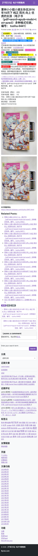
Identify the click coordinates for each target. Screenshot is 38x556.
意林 (14, 436)
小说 (18, 436)
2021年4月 (5, 503)
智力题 (13, 431)
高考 (30, 423)
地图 (34, 425)
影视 (2, 423)
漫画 (23, 422)
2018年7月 (5, 517)
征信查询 (4, 370)
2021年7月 (5, 495)
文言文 (3, 436)
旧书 (9, 431)
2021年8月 (5, 493)
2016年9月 (5, 524)
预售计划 (4, 462)
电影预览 (4, 458)
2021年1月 (5, 510)
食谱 (13, 434)
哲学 (26, 431)
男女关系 (5, 434)
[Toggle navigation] (34, 3)
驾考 (13, 425)
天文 (27, 422)
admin (34, 29)
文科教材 (9, 425)
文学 (6, 431)
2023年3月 (5, 474)
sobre (19, 428)
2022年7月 (5, 481)
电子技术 (15, 422)
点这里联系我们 (18, 48)
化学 (4, 425)
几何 (35, 436)
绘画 (18, 431)
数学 (35, 428)
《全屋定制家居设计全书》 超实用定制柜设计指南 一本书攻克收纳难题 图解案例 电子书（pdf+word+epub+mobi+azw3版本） (19, 394)
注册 (2, 531)
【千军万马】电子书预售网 (13, 2)
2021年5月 (5, 500)
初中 (2, 439)
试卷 (11, 437)
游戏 (20, 423)
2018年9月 (5, 512)
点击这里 (17, 36)
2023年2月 (5, 477)
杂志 (8, 305)
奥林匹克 (33, 434)
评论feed (4, 538)
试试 (2, 373)
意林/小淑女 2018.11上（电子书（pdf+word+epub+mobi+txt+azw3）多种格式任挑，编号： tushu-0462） (20, 219)
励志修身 (14, 428)
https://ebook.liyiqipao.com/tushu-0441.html (17, 209)
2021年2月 (5, 507)
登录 (18, 337)
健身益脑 (7, 422)
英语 (7, 437)
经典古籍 (30, 436)
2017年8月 (5, 519)
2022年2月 (5, 486)
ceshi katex (5, 366)
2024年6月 (5, 469)
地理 (33, 423)
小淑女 (13, 305)
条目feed (4, 536)
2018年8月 (5, 514)
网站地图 (4, 446)
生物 (29, 431)
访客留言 (4, 460)
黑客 (17, 434)
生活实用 (23, 437)
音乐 (23, 425)
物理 (22, 431)
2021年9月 (5, 491)
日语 (2, 431)
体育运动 (4, 428)
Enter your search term (9, 346)
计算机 (18, 425)
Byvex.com (5, 551)
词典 (30, 425)
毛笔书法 (29, 428)
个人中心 (4, 455)
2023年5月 (5, 472)
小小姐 (28, 434)
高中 (10, 434)
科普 (27, 425)
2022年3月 (5, 484)
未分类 (14, 29)
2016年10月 (5, 521)
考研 (33, 431)
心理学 (23, 428)
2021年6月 (5, 498)
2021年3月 (5, 505)
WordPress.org (6, 541)
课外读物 (22, 434)
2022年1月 (5, 488)
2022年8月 (5, 479)
